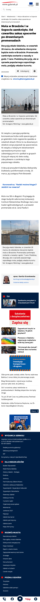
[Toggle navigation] (37, 4)
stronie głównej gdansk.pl (23, 79)
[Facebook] (12, 599)
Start (3, 16)
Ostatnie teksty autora (21, 282)
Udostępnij (24, 71)
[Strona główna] (4, 599)
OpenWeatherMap (21, 457)
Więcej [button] (33, 411)
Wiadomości (11, 16)
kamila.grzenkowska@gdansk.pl (24, 279)
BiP (4, 454)
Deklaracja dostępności (10, 451)
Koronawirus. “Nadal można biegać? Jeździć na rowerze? (19, 186)
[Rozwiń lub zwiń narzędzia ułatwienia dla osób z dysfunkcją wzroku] (35, 599)
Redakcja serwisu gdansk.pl (11, 447)
